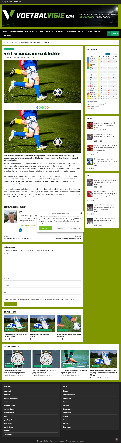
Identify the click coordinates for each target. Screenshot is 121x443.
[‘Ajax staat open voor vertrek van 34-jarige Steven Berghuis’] (46, 359)
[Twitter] (40, 107)
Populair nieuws (20, 327)
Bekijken (115, 34)
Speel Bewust (7, 36)
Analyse (6, 402)
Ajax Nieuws (8, 363)
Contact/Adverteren (16, 31)
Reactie (7, 253)
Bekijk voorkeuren (74, 228)
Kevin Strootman (9, 155)
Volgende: (67, 237)
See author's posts (28, 226)
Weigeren (59, 228)
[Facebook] (37, 107)
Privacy (89, 31)
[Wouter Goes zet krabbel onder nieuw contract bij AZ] (69, 323)
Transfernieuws (9, 329)
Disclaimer (39, 31)
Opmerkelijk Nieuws (9, 420)
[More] (48, 107)
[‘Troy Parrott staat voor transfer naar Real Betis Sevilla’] (16, 323)
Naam (6, 279)
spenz (7, 57)
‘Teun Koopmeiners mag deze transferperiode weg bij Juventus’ (14, 371)
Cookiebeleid (29, 31)
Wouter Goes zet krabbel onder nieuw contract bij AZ (69, 335)
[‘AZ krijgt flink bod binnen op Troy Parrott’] (42, 323)
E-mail (6, 286)
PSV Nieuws (76, 363)
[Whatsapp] (42, 107)
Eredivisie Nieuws (9, 49)
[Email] (45, 107)
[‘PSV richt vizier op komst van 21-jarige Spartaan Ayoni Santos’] (75, 359)
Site (5, 293)
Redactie (97, 31)
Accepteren (46, 228)
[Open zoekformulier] (104, 33)
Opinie (5, 416)
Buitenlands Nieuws (18, 363)
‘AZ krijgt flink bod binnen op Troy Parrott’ (41, 335)
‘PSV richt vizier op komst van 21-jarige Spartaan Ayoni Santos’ (74, 371)
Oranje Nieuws (8, 423)
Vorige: (17, 237)
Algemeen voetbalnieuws (11, 398)
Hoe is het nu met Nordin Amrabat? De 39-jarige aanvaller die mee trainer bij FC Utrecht (103, 372)
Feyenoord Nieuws (9, 412)
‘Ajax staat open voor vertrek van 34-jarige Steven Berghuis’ (44, 371)
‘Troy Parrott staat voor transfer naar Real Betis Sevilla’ (16, 335)
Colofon (4, 31)
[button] (81, 213)
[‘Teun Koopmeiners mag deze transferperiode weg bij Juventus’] (17, 359)
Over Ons (81, 31)
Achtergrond (95, 365)
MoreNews (69, 441)
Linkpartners (60, 31)
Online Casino (71, 31)
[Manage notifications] (116, 439)
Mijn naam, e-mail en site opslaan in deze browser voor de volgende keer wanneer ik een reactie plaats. (39, 300)
